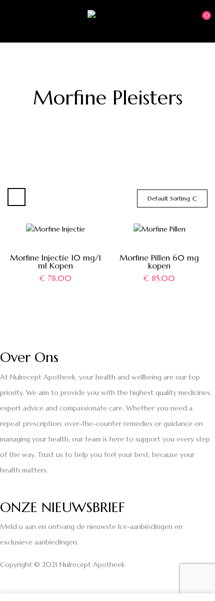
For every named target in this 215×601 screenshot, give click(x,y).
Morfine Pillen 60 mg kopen (159, 261)
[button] (198, 20)
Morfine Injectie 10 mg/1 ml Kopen (55, 261)
